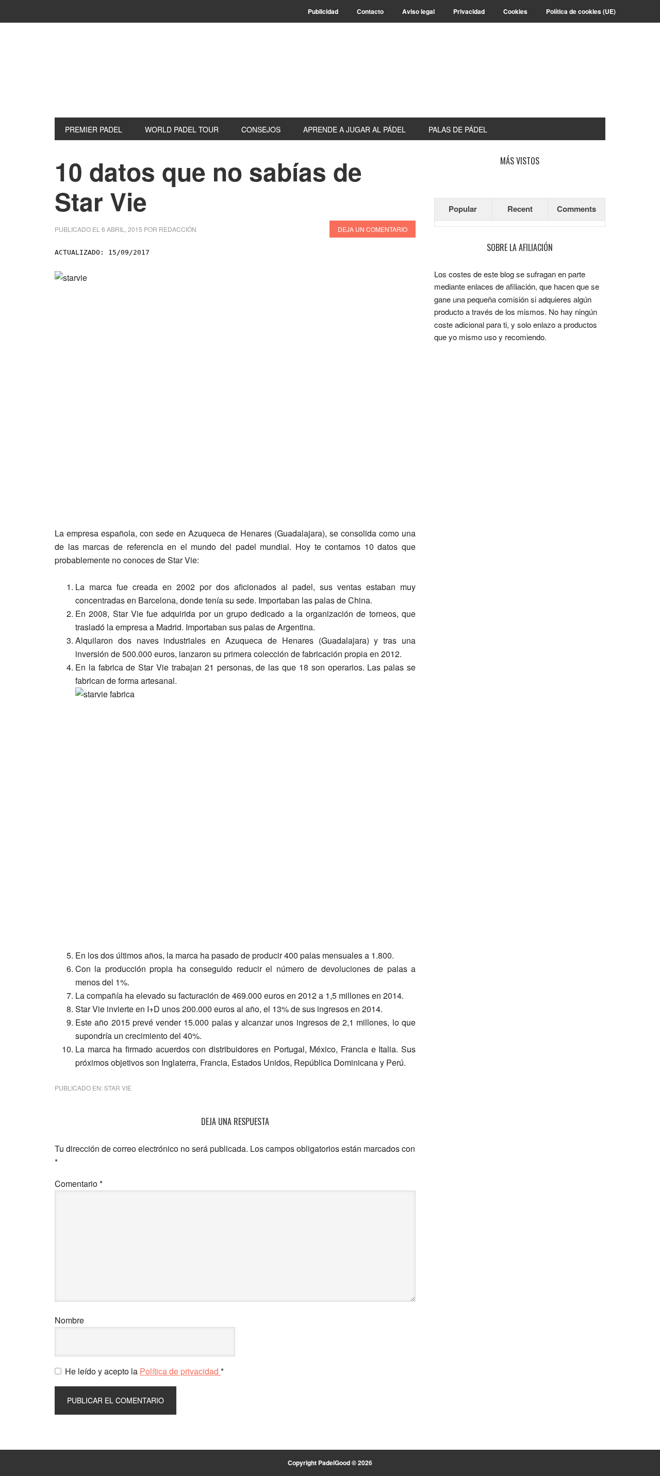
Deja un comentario (372, 229)
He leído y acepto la (144, 1371)
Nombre (69, 1320)
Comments (576, 208)
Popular (463, 208)
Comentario (79, 1183)
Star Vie (117, 1087)
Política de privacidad (180, 1371)
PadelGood (124, 78)
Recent (520, 208)
